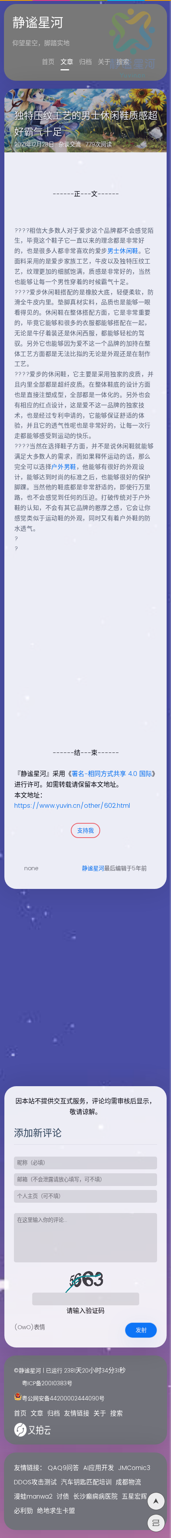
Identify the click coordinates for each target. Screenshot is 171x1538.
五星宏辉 (134, 1497)
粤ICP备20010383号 (47, 1383)
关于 (104, 62)
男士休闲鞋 (122, 251)
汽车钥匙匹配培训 (86, 1482)
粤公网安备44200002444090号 (63, 1398)
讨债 (62, 1497)
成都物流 (128, 1482)
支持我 (85, 830)
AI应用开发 (98, 1468)
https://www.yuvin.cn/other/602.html (72, 806)
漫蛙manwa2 (33, 1497)
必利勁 (23, 1511)
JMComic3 (134, 1468)
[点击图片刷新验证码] (85, 1281)
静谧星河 (93, 868)
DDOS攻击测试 (35, 1482)
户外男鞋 (63, 467)
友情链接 (76, 1414)
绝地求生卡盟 (56, 1511)
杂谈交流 (69, 145)
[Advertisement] (85, 659)
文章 (66, 62)
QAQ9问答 (63, 1468)
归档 (85, 62)
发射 (141, 1330)
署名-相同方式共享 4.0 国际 (112, 774)
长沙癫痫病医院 (95, 1497)
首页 (48, 62)
